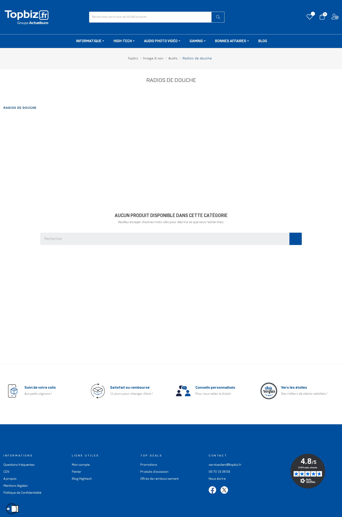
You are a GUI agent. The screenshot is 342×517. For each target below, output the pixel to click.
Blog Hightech (82, 478)
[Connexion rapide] (335, 17)
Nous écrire (217, 478)
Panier (76, 471)
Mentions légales (15, 485)
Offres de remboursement (159, 478)
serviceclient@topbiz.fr (225, 464)
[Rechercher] (217, 17)
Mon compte (81, 464)
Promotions (148, 464)
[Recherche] (295, 239)
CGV (6, 471)
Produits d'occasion (154, 471)
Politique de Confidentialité (22, 492)
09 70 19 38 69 (219, 471)
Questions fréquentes (19, 464)
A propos (10, 478)
